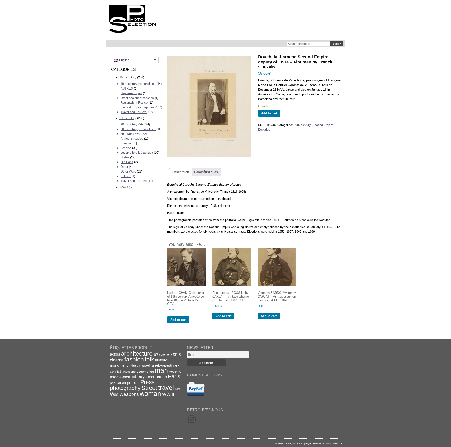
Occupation (156, 377)
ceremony (165, 354)
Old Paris (127, 162)
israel (145, 365)
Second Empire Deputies (137, 107)
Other (124, 167)
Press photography (132, 385)
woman (150, 393)
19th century (127, 77)
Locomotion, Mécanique (137, 152)
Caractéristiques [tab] (206, 172)
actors (115, 354)
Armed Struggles (132, 138)
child (177, 354)
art (155, 354)
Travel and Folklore (134, 112)
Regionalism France (134, 102)
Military (138, 377)
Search (337, 44)
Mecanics (175, 371)
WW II (168, 394)
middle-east (120, 377)
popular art (118, 383)
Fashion (126, 148)
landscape (129, 371)
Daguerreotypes (131, 93)
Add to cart (269, 113)
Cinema (126, 143)
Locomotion (145, 371)
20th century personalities (138, 129)
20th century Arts (132, 124)
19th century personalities (138, 84)
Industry (134, 365)
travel (166, 387)
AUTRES (127, 88)
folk (149, 359)
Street (149, 387)
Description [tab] (180, 172)
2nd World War (130, 134)
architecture (136, 353)
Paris (174, 376)
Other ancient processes (137, 98)
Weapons (129, 394)
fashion (134, 359)
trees (178, 389)
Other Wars (128, 171)
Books (123, 187)
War (114, 394)
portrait (133, 382)
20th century (127, 118)
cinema (117, 360)
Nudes (125, 157)
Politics (126, 176)
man (161, 370)
